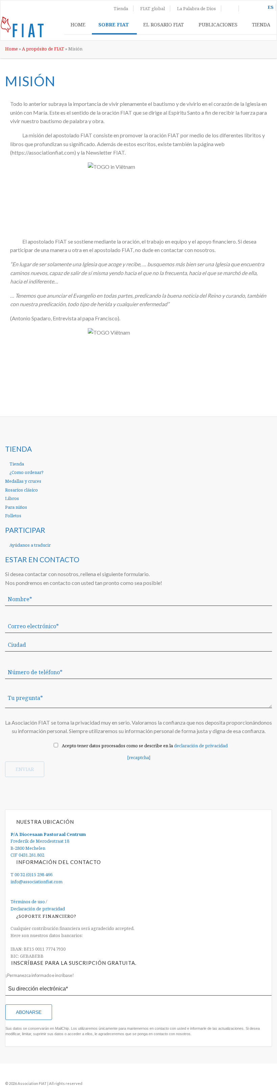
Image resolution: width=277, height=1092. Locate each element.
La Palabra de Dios (196, 8)
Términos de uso (27, 901)
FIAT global (152, 8)
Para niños (16, 507)
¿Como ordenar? (26, 472)
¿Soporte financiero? (46, 916)
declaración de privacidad (201, 746)
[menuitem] (78, 26)
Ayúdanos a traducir (29, 545)
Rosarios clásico (21, 490)
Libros (12, 498)
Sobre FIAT (113, 24)
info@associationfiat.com (36, 882)
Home (78, 24)
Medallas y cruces (23, 481)
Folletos (13, 516)
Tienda (121, 8)
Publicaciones (218, 24)
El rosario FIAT (163, 24)
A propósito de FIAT (43, 49)
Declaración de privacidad (37, 909)
